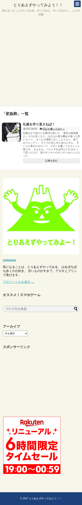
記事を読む (51, 160)
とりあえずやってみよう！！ (38, 5)
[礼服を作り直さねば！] (11, 132)
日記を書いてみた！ (54, 128)
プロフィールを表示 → (18, 282)
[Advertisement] (41, 63)
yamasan (9, 260)
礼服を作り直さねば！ (39, 124)
